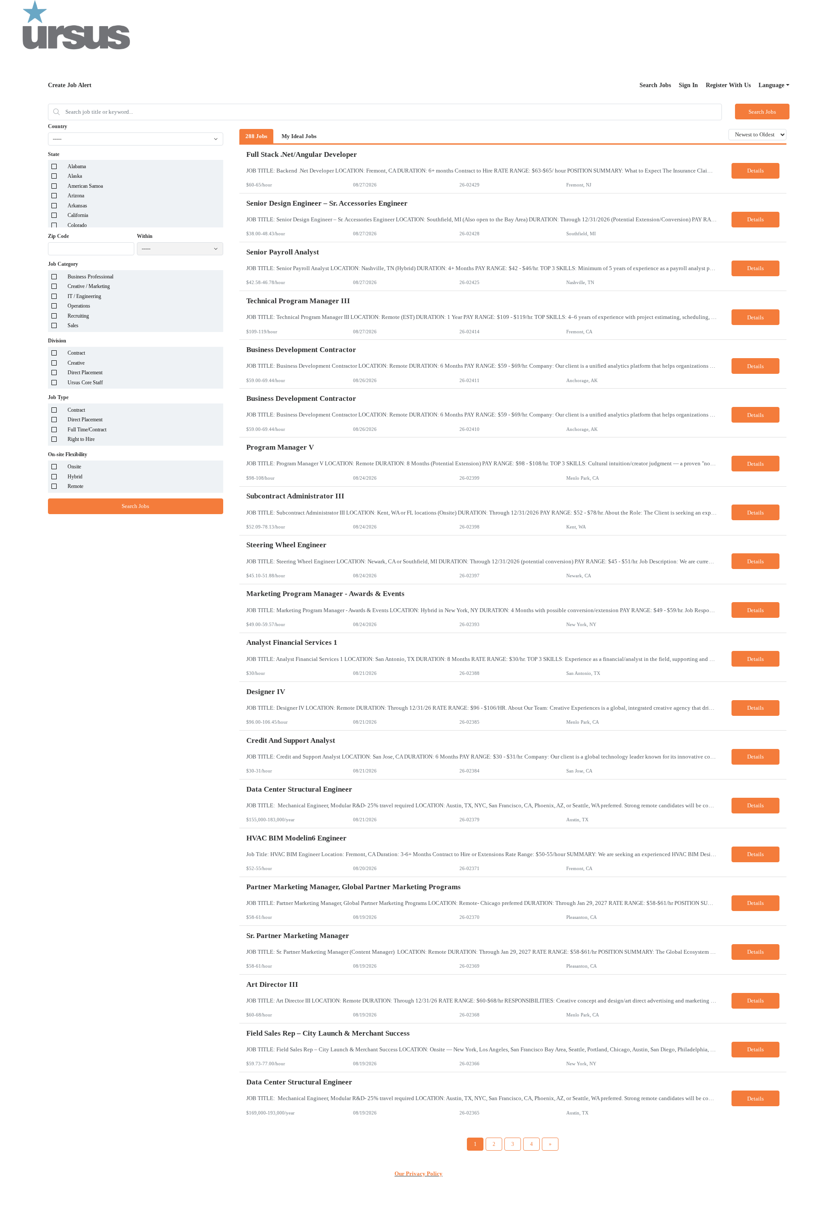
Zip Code (58, 236)
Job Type (58, 397)
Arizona (76, 196)
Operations (79, 306)
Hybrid (75, 477)
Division (57, 341)
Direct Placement (85, 372)
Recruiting (78, 316)
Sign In (688, 85)
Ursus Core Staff (85, 382)
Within (145, 236)
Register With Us (728, 85)
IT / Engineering (84, 296)
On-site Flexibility (67, 454)
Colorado (77, 225)
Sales (73, 325)
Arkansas (77, 206)
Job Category (63, 264)
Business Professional (90, 277)
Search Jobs (655, 85)
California (78, 215)
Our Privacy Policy (418, 1173)
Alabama (77, 166)
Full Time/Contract (87, 430)
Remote (75, 486)
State (53, 154)
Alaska (75, 176)
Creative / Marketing (89, 286)
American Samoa (85, 186)
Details (755, 170)
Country (57, 126)
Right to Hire (81, 439)
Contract (76, 353)
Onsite (74, 467)
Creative (76, 363)
